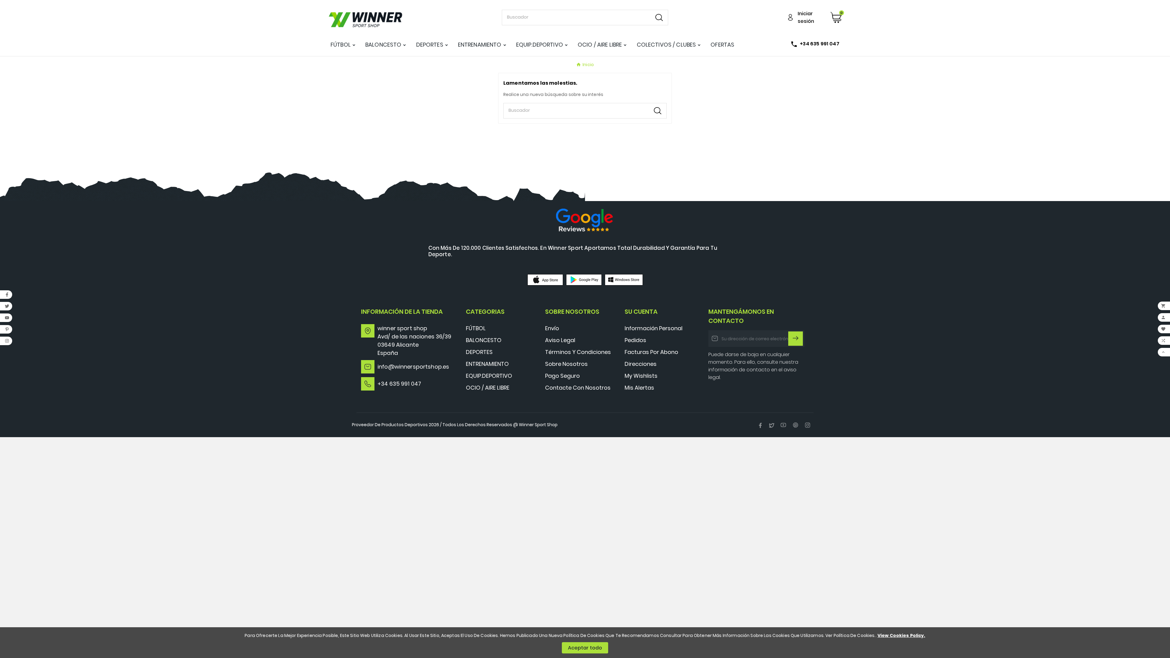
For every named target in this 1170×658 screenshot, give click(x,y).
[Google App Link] (584, 279)
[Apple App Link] (545, 279)
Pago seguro (562, 376)
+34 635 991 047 (399, 383)
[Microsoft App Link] (624, 279)
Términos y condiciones (578, 352)
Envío (552, 328)
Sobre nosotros (566, 364)
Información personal (653, 328)
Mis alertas (639, 387)
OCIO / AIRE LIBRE (487, 387)
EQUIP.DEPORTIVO (489, 376)
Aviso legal (560, 340)
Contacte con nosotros (578, 387)
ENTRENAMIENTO (487, 364)
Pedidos (635, 340)
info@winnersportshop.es (413, 366)
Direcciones (641, 364)
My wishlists (641, 376)
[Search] (659, 17)
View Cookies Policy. (901, 635)
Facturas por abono (651, 352)
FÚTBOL (476, 328)
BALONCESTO (484, 340)
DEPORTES (479, 352)
